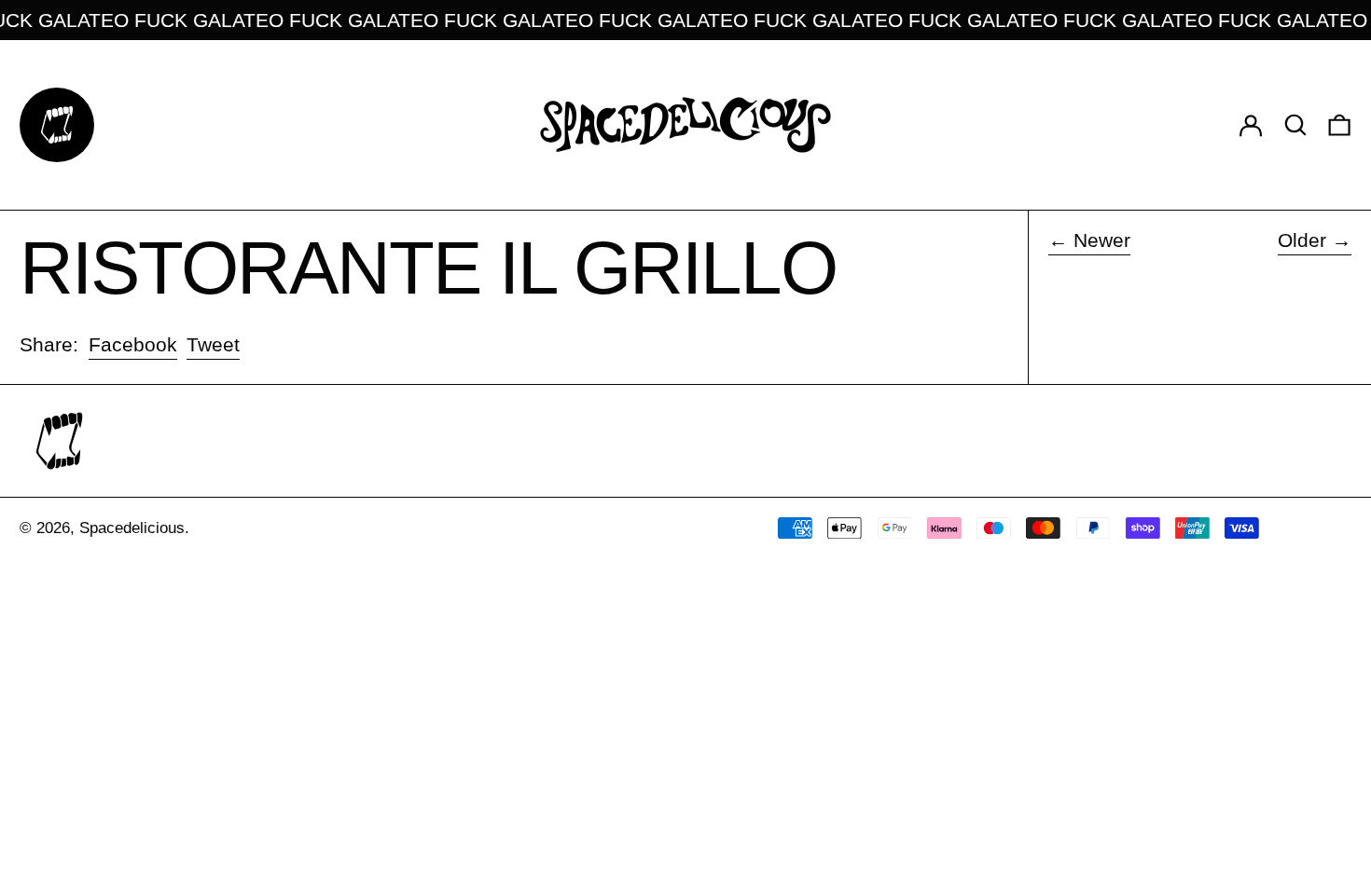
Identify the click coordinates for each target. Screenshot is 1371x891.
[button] (1295, 124)
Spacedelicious (132, 528)
